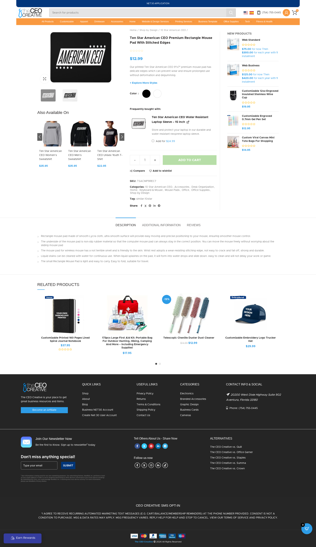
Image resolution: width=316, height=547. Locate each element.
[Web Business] (233, 74)
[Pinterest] (150, 205)
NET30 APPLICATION (158, 3)
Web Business (250, 65)
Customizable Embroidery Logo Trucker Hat (250, 339)
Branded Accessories (193, 399)
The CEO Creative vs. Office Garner (231, 452)
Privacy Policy (145, 393)
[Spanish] (251, 13)
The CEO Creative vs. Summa (228, 463)
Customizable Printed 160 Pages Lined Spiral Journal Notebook (65, 339)
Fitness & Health (264, 21)
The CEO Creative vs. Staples (228, 458)
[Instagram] (151, 465)
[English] (246, 13)
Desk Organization (202, 187)
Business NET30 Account (97, 410)
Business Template (207, 21)
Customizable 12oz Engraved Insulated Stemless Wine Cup (260, 94)
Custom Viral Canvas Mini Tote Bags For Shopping (258, 139)
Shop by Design (149, 30)
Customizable (67, 21)
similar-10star (144, 199)
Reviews (194, 225)
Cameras (185, 415)
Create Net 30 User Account (99, 415)
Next (121, 137)
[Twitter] (145, 205)
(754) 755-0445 (271, 12)
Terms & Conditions (148, 404)
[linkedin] (154, 205)
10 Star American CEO (173, 30)
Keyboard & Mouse (151, 190)
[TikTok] (165, 465)
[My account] (286, 12)
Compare (139, 171)
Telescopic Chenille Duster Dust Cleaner (188, 338)
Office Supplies (231, 21)
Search (231, 12)
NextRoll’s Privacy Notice (37, 481)
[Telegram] (159, 205)
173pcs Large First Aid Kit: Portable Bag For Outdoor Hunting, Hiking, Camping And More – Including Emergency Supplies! (127, 343)
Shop (85, 393)
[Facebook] (141, 205)
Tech (247, 21)
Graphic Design (189, 404)
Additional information (161, 225)
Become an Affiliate (44, 410)
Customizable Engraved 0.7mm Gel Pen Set (257, 118)
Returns (141, 399)
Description (126, 225)
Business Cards (189, 410)
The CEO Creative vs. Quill (226, 447)
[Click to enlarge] (44, 78)
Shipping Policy (146, 410)
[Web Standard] (233, 48)
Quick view (90, 316)
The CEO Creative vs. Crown (227, 468)
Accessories (117, 21)
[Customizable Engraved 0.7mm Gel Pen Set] (233, 122)
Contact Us (143, 415)
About (86, 399)
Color (134, 93)
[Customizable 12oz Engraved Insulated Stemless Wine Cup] (233, 99)
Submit (68, 465)
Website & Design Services (155, 21)
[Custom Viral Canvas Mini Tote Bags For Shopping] (233, 144)
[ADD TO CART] (152, 308)
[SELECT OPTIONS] (90, 308)
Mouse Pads (172, 190)
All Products (48, 21)
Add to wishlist (162, 171)
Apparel (84, 21)
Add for (165, 141)
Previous (39, 137)
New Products (239, 33)
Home (132, 21)
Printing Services (183, 21)
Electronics (186, 393)
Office (185, 190)
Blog (85, 404)
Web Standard (251, 40)
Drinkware (99, 21)
